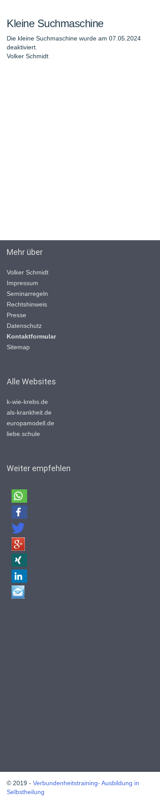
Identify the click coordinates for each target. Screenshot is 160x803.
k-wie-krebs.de (27, 401)
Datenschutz (24, 325)
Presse (16, 315)
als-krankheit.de (29, 412)
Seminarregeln (27, 293)
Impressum (22, 282)
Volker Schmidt (27, 272)
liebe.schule (23, 433)
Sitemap (18, 347)
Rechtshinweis (27, 304)
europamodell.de (30, 423)
